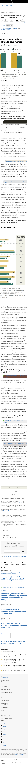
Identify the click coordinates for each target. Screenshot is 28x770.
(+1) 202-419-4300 (4, 682)
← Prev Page (14, 491)
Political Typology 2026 (9, 651)
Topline (4, 532)
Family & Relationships (8, 556)
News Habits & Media (5, 715)
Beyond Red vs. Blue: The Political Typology (14, 670)
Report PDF (5, 530)
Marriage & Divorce (16, 556)
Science (2, 710)
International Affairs (5, 689)
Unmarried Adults (23, 556)
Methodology (21, 502)
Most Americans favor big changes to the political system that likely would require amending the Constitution (13, 661)
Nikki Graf (16, 28)
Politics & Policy (4, 686)
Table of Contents (5, 33)
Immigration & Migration (6, 692)
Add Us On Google (9, 25)
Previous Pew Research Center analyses (10, 510)
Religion (2, 697)
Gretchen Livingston (5, 29)
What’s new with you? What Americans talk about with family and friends (14, 625)
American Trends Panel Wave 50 (9, 537)
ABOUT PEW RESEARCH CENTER (7, 748)
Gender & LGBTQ (4, 703)
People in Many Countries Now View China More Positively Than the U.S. (14, 666)
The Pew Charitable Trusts (19, 754)
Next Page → (14, 494)
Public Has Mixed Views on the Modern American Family (13, 642)
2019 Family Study (6, 535)
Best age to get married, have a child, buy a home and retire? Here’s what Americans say (13, 579)
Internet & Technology (6, 713)
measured (11, 499)
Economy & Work (4, 707)
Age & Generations (5, 700)
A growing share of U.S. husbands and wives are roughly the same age (13, 611)
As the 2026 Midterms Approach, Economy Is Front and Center (14, 655)
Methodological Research (6, 718)
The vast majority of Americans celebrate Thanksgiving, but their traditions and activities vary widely (14, 596)
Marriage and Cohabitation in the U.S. (9, 12)
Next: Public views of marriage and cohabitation (14, 487)
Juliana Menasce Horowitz (7, 28)
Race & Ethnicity (4, 695)
